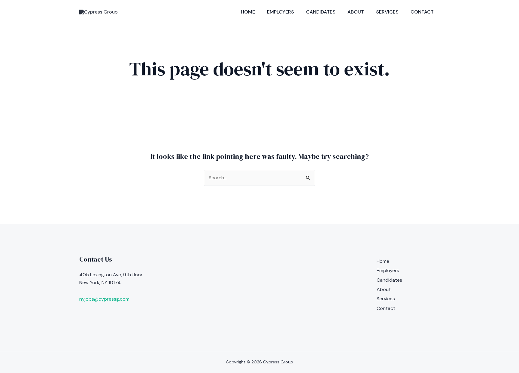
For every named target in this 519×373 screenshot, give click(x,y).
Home (248, 12)
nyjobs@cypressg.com (104, 299)
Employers (280, 12)
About (356, 12)
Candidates (320, 12)
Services (387, 12)
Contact (422, 12)
